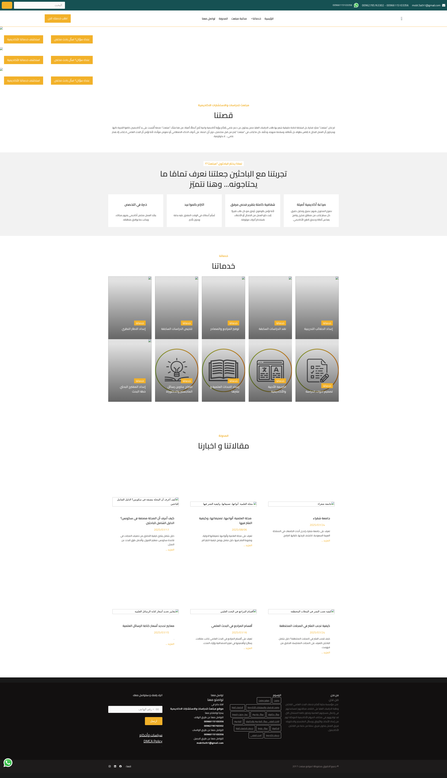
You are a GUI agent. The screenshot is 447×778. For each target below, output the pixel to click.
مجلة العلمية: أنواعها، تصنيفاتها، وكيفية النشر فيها (225, 520)
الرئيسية (269, 18)
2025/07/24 (317, 524)
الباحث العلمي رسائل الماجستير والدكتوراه (262, 721)
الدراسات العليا (237, 707)
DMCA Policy (153, 741)
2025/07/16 (239, 632)
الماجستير (237, 721)
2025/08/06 (239, 529)
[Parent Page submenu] (252, 18)
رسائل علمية (263, 728)
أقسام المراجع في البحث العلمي (231, 626)
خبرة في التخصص (135, 204)
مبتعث (276, 700)
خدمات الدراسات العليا (244, 728)
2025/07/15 (161, 632)
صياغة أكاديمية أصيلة (311, 204)
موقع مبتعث (264, 700)
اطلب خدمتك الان (58, 18)
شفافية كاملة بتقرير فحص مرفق (252, 204)
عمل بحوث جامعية (240, 714)
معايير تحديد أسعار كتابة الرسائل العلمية (147, 626)
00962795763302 (373, 5)
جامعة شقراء (321, 518)
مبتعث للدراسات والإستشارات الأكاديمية (263, 707)
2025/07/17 (161, 529)
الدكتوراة (275, 728)
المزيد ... (325, 540)
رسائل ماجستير (258, 714)
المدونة (223, 18)
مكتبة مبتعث (239, 18)
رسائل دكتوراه (273, 714)
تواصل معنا (208, 18)
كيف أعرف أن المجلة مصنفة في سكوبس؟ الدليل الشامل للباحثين (147, 520)
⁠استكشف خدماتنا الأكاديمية (23, 39)
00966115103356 (398, 5)
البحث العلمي (256, 735)
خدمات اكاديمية (272, 735)
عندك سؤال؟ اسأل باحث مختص (72, 39)
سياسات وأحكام (150, 735)
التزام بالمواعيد (194, 204)
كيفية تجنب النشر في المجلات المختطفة (304, 626)
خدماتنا (257, 18)
